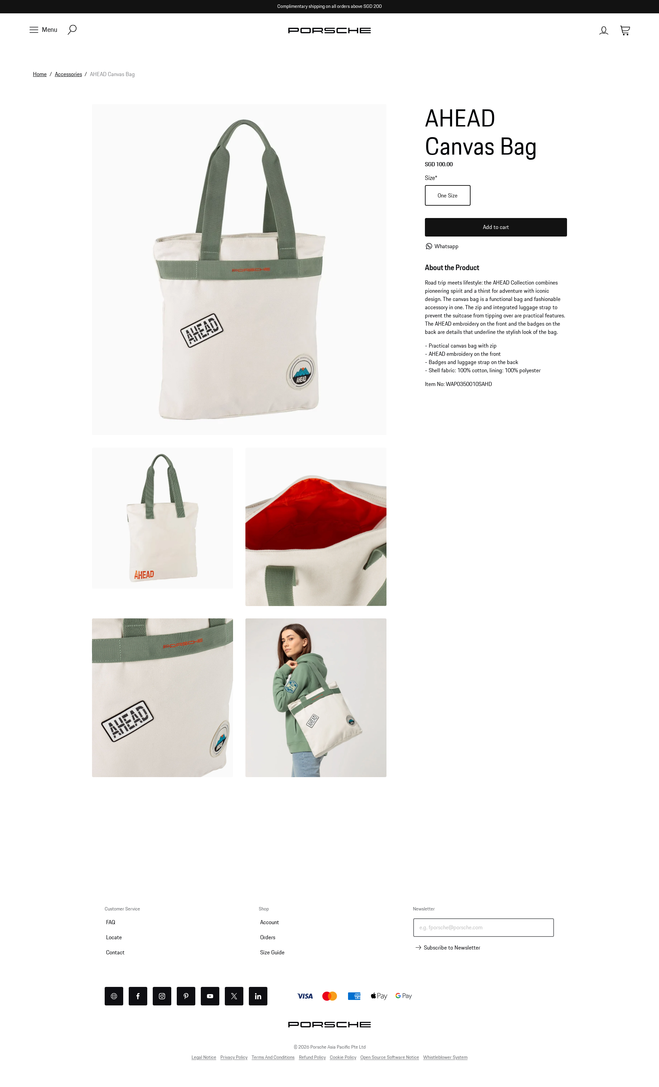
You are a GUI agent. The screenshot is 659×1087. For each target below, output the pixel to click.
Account (269, 922)
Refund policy (312, 1057)
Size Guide (272, 952)
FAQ (110, 922)
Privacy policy (233, 1057)
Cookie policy (343, 1057)
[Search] (72, 30)
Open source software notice (389, 1057)
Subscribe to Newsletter (452, 947)
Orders (267, 937)
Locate (114, 937)
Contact (115, 952)
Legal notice (204, 1057)
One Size (448, 195)
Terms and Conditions (273, 1057)
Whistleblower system (445, 1057)
